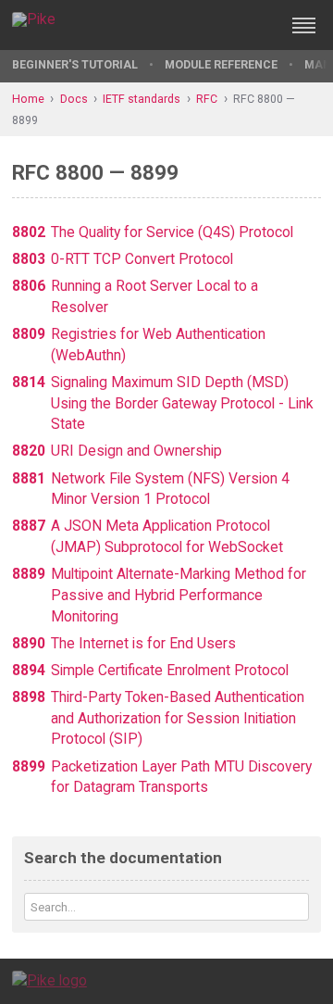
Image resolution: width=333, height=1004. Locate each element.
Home (28, 99)
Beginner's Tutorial (75, 64)
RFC (206, 99)
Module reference (221, 64)
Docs (74, 99)
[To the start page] (49, 980)
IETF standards (141, 99)
